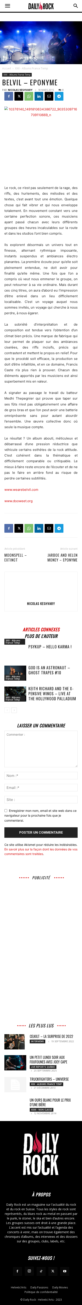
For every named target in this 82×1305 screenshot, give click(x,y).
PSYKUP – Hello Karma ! (50, 646)
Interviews (37, 1041)
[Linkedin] (39, 96)
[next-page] (14, 710)
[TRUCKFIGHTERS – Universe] (15, 1084)
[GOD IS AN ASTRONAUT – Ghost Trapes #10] (15, 673)
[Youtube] (64, 1271)
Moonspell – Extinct (15, 557)
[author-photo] (41, 597)
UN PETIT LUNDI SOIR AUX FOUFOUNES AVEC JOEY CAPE (48, 1060)
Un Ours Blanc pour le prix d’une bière (50, 1102)
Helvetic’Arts (18, 1287)
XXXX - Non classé (41, 1109)
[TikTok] (41, 1271)
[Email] (49, 96)
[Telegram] (59, 96)
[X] (18, 96)
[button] (7, 6)
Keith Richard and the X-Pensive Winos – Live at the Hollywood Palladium (52, 693)
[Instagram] (29, 1271)
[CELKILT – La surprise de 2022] (14, 1041)
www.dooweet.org (18, 501)
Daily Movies (60, 1287)
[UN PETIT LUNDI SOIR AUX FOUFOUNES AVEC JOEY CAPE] (15, 1062)
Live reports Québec (43, 1066)
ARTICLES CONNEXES (41, 629)
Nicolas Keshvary (20, 89)
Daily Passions (39, 1287)
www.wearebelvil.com (21, 490)
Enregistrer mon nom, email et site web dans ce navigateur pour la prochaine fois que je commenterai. (40, 815)
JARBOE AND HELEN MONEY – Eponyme (62, 557)
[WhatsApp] (28, 96)
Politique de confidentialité (41, 1292)
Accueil (6, 68)
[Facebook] (8, 96)
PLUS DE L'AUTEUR (41, 635)
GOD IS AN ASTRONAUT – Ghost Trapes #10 (49, 670)
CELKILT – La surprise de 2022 (51, 1036)
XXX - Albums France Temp (31, 68)
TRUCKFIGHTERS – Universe (49, 1079)
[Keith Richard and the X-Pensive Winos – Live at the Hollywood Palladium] (15, 694)
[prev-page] (7, 710)
